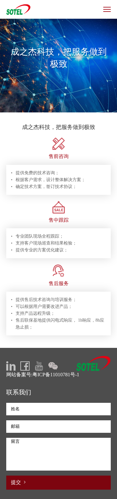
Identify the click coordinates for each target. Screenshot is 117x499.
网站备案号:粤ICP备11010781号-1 (42, 374)
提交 (16, 482)
